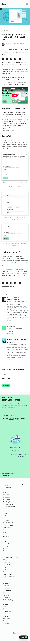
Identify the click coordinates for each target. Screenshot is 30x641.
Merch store (6, 618)
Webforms (6, 494)
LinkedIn (5, 613)
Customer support (8, 525)
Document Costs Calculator (10, 557)
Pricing (5, 560)
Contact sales (7, 609)
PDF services (6, 499)
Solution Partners (8, 579)
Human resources (8, 541)
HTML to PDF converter (9, 506)
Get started (6, 585)
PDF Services (6, 530)
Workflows (6, 492)
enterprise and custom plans (10, 262)
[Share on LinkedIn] (3, 59)
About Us (5, 606)
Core (4, 515)
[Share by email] (20, 59)
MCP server (6, 595)
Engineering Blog (8, 600)
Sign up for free (6, 475)
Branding (5, 518)
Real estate (6, 543)
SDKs (4, 592)
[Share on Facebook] (15, 59)
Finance (5, 548)
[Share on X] (7, 59)
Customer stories (8, 551)
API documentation (8, 588)
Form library (6, 562)
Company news (7, 611)
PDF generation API (8, 504)
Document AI (6, 490)
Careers (5, 621)
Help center (6, 564)
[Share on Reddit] (11, 59)
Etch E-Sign (6, 497)
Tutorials (5, 569)
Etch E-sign (6, 527)
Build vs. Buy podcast (9, 576)
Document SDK (7, 487)
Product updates (7, 574)
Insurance (6, 539)
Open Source (6, 597)
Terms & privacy (7, 623)
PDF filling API (7, 502)
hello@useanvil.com (10, 632)
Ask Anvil (5, 567)
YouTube (5, 616)
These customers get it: (8, 415)
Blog (4, 571)
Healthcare (6, 546)
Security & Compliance (9, 522)
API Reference (7, 590)
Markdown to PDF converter (11, 509)
